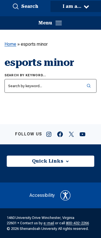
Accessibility (42, 195)
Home (10, 44)
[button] (25, 6)
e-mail (48, 223)
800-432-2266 (77, 223)
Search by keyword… (25, 75)
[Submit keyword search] (88, 86)
